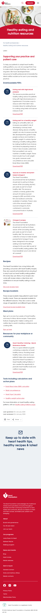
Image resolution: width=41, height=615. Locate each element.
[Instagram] (9, 585)
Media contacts (8, 576)
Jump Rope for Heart (10, 538)
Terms (5, 594)
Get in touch (8, 566)
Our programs (8, 534)
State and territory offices (11, 573)
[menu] (38, 3)
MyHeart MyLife (8, 541)
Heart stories (7, 557)
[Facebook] (4, 585)
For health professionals (11, 43)
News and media (9, 550)
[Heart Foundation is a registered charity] (5, 605)
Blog (4, 554)
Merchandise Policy (9, 597)
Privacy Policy (7, 591)
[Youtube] (15, 585)
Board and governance (10, 522)
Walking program (8, 545)
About (5, 519)
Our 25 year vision (8, 526)
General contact (8, 569)
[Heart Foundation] (20, 496)
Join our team (7, 529)
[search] (22, 3)
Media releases (8, 560)
